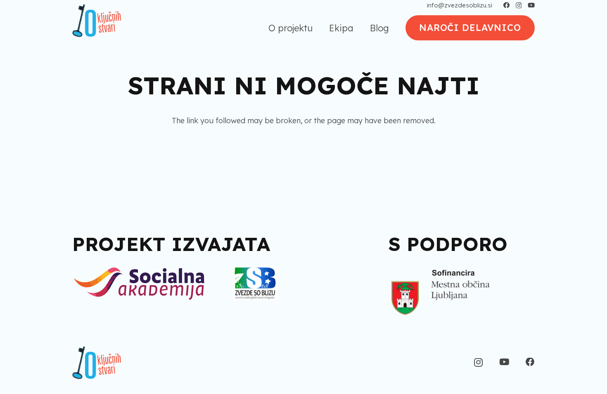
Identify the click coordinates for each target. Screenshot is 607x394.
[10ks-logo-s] (96, 20)
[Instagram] (519, 5)
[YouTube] (531, 5)
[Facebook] (506, 5)
